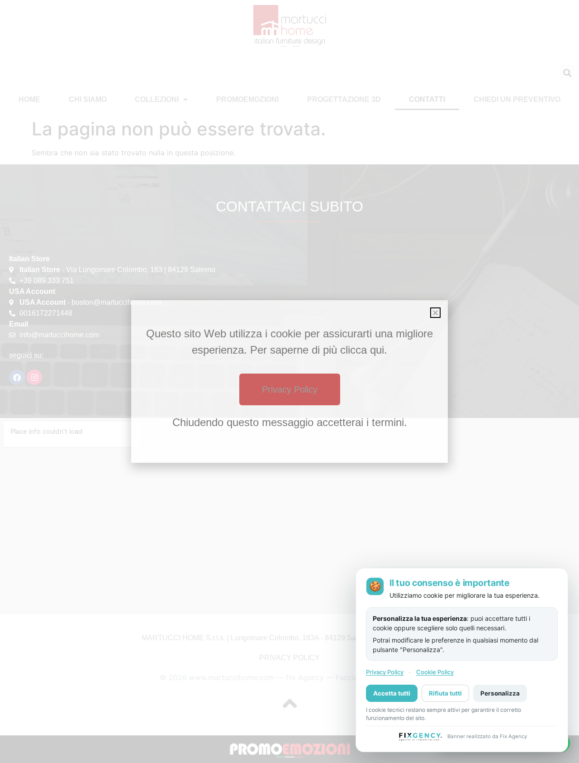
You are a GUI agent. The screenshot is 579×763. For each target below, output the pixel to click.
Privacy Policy (384, 672)
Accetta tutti (391, 692)
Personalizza (500, 692)
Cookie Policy (435, 672)
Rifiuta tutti (445, 692)
